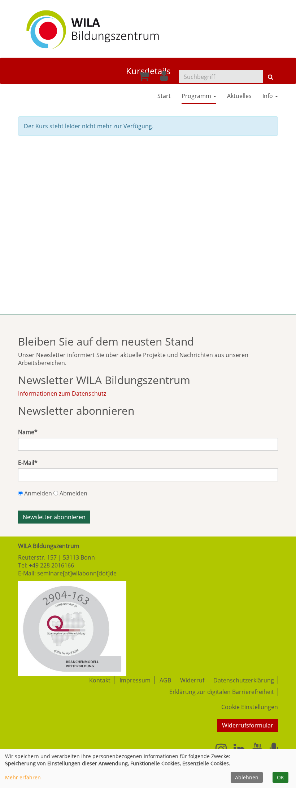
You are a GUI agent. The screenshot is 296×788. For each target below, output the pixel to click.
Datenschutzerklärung (243, 680)
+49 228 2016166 (51, 565)
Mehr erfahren (23, 777)
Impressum (135, 680)
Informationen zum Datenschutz (62, 393)
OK (280, 777)
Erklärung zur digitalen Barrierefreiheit (221, 692)
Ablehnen (246, 777)
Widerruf (192, 680)
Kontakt (99, 680)
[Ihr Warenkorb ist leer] (143, 78)
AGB (165, 680)
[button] (164, 78)
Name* (28, 432)
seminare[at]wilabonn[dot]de (77, 573)
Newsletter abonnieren (54, 517)
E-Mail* (28, 463)
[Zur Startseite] (92, 27)
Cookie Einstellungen (249, 707)
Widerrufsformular (247, 725)
